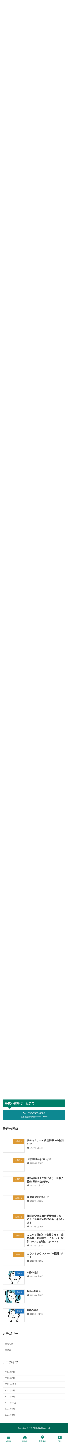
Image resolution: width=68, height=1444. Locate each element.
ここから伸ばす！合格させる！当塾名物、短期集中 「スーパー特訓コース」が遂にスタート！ (45, 1238)
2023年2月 (10, 1378)
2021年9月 (10, 1409)
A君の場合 (33, 1272)
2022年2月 (10, 1396)
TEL (60, 1441)
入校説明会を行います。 (40, 1159)
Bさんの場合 (34, 1291)
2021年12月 (10, 1402)
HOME (25, 1441)
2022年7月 (10, 1390)
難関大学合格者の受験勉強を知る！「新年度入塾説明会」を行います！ (45, 1219)
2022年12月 (10, 1384)
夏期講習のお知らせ (38, 1197)
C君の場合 (33, 1310)
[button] (34, 1115)
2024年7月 (10, 1372)
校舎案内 (42, 1441)
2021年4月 (10, 1415)
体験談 (8, 1350)
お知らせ (9, 1344)
